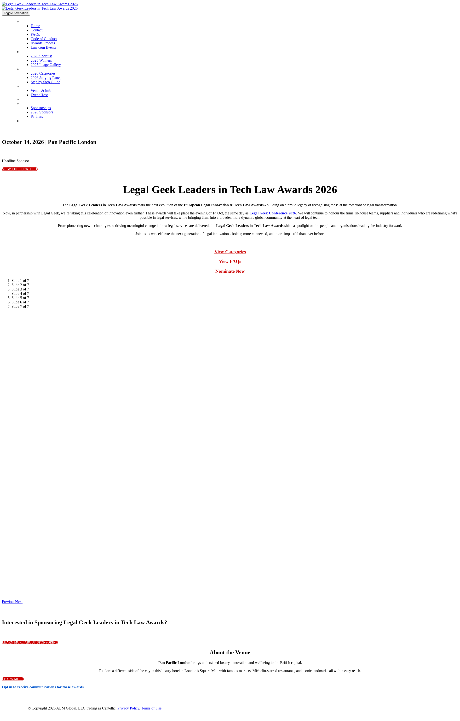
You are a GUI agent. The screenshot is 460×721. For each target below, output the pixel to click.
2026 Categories (34, 69)
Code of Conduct (44, 39)
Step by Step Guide (45, 82)
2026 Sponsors (42, 112)
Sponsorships (32, 103)
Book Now (29, 121)
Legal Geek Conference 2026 (272, 213)
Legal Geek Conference (40, 99)
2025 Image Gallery (46, 65)
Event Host (39, 95)
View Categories (230, 251)
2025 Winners (41, 60)
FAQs (35, 34)
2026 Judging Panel (46, 78)
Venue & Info (31, 86)
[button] (20, 169)
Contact (36, 30)
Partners (37, 116)
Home (25, 21)
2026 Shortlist (32, 52)
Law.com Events (43, 47)
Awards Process (43, 43)
